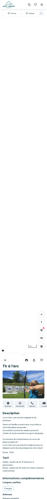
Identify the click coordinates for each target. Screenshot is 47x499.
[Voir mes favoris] (35, 4)
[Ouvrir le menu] (41, 4)
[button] (23, 13)
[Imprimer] (26, 360)
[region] (23, 182)
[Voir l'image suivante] (40, 386)
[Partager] (34, 360)
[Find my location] (41, 346)
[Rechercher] (29, 4)
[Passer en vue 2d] (41, 338)
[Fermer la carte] (41, 314)
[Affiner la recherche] (41, 13)
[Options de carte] (41, 330)
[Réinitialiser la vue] (41, 322)
